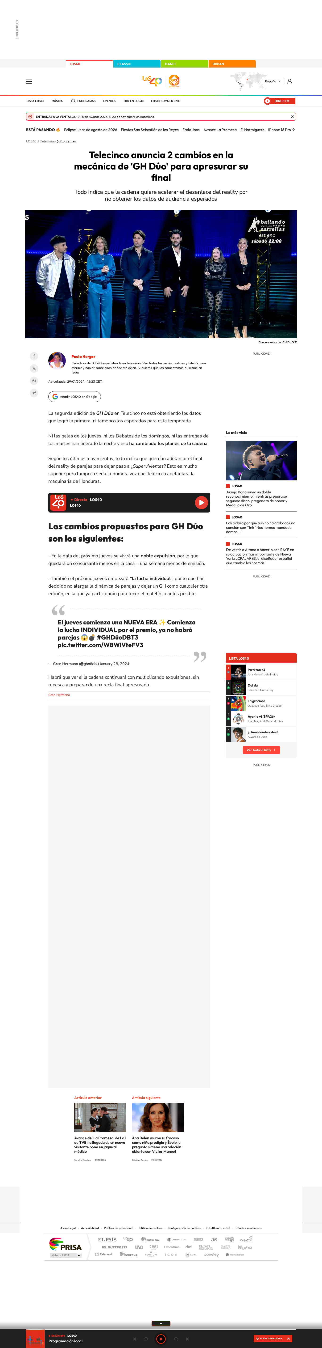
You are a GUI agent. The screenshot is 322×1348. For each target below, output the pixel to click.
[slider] (161, 1329)
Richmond (104, 1253)
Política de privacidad (118, 1228)
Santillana (152, 1240)
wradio (153, 1246)
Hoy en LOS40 (134, 101)
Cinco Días (171, 1246)
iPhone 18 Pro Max (283, 129)
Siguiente (187, 1339)
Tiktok (142, 1177)
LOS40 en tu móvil (218, 1228)
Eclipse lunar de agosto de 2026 (90, 129)
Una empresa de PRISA (65, 1244)
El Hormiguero (252, 129)
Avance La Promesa (220, 129)
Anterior (134, 1339)
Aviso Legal (68, 1228)
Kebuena (240, 1246)
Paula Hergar (83, 356)
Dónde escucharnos (248, 1228)
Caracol (245, 1240)
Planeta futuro (224, 1246)
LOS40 (75, 64)
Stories (189, 1177)
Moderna (127, 1253)
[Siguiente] (293, 129)
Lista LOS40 (35, 101)
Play (161, 1339)
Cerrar (292, 117)
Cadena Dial (189, 1246)
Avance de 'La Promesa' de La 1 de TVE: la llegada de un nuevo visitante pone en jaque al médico (100, 1145)
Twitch (180, 1177)
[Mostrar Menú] (32, 81)
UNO (139, 1246)
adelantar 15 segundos (176, 1339)
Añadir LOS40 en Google (78, 396)
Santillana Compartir (177, 1240)
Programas (86, 101)
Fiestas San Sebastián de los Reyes (150, 129)
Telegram (34, 393)
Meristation (234, 1253)
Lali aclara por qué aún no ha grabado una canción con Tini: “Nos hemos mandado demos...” (260, 527)
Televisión (48, 141)
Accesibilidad (90, 1228)
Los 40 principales (130, 1240)
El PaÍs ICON (170, 1253)
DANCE (171, 64)
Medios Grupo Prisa (65, 1255)
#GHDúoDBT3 (117, 637)
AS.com (212, 1240)
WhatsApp (34, 381)
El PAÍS (107, 1240)
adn (227, 1240)
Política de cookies (150, 1228)
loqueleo (211, 1253)
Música (57, 101)
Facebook (34, 356)
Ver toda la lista (259, 750)
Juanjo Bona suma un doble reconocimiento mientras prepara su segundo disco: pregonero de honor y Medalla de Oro (256, 498)
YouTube (151, 1177)
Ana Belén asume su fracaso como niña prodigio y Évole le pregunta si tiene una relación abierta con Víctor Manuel (156, 1145)
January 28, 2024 (114, 663)
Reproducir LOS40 (201, 502)
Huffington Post (113, 1246)
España (270, 81)
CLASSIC (124, 64)
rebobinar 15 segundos (146, 1339)
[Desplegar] (161, 1323)
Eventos (109, 101)
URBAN (218, 64)
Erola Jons (191, 129)
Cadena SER (197, 1240)
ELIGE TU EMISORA (271, 1338)
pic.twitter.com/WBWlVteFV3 (100, 645)
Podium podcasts (150, 1253)
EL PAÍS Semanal (206, 1246)
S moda (190, 1253)
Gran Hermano (59, 695)
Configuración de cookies (184, 1228)
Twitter (34, 368)
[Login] (290, 81)
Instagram (132, 1177)
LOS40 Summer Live (165, 101)
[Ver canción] (238, 672)
